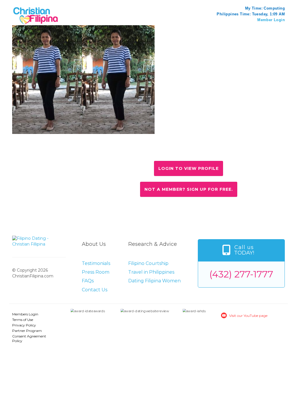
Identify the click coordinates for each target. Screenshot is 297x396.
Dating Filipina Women (154, 281)
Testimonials (96, 263)
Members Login (25, 314)
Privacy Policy (24, 325)
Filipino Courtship (148, 263)
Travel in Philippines (151, 272)
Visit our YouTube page (248, 315)
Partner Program (27, 330)
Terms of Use (22, 319)
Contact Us (94, 290)
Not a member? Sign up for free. (188, 189)
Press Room (95, 272)
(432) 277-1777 (241, 274)
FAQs (88, 281)
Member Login (271, 20)
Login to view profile (188, 168)
